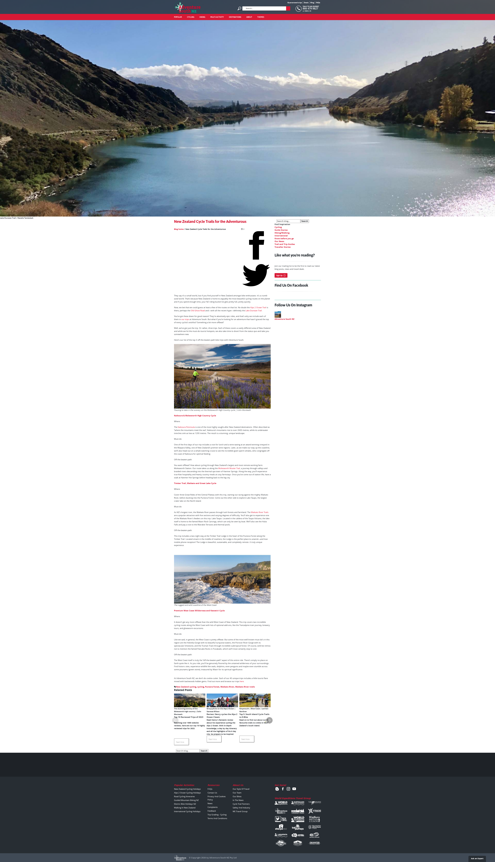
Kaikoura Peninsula (186, 427)
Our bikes (237, 796)
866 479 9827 (310, 8)
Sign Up (279, 275)
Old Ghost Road (198, 310)
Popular (178, 17)
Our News (279, 241)
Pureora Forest (212, 686)
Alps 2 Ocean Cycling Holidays (187, 792)
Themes (260, 17)
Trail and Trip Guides (285, 244)
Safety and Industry (241, 807)
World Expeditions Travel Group (293, 798)
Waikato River (227, 686)
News (210, 803)
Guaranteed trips (294, 2)
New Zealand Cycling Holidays (187, 789)
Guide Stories (281, 230)
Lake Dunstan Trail (253, 310)
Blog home (179, 229)
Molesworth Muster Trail (229, 468)
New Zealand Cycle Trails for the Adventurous (210, 221)
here (242, 681)
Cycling (190, 17)
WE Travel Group (240, 811)
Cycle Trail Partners (241, 804)
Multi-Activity (217, 17)
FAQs (318, 2)
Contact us (212, 792)
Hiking (202, 17)
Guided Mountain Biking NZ (186, 800)
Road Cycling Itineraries (184, 796)
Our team (237, 792)
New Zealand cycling (186, 686)
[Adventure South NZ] (187, 7)
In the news (238, 800)
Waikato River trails (245, 686)
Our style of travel (241, 789)
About (249, 17)
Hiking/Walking (282, 232)
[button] (265, 722)
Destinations (235, 17)
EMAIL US (308, 11)
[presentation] (175, 720)
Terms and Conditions (217, 818)
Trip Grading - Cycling (217, 814)
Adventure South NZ (284, 319)
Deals (306, 2)
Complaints (213, 807)
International (281, 235)
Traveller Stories (283, 247)
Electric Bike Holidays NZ (185, 804)
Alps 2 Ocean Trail (258, 307)
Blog (312, 2)
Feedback (212, 811)
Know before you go (284, 238)
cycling (200, 686)
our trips (185, 319)
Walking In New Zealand (184, 807)
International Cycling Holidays (187, 811)
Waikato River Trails (259, 512)
